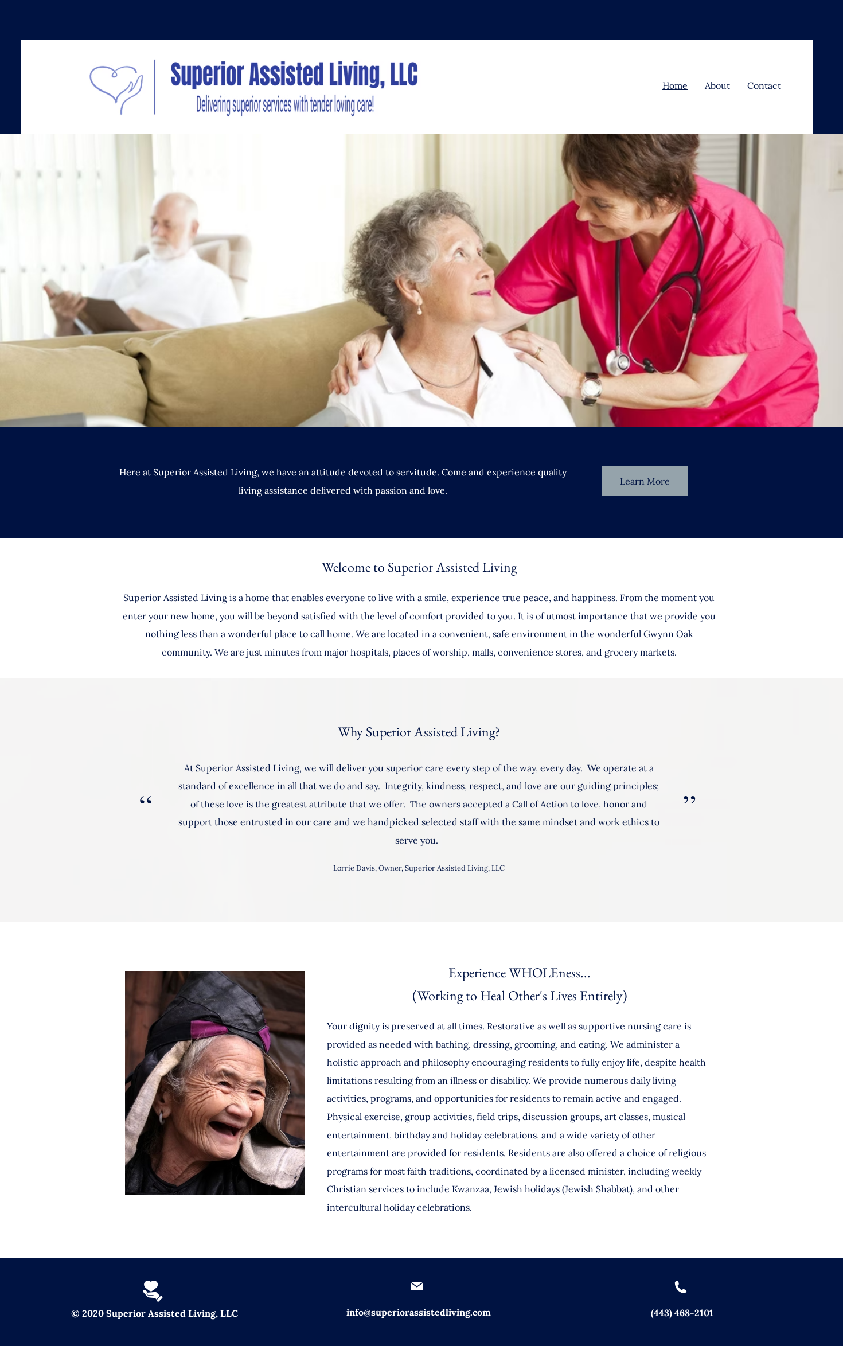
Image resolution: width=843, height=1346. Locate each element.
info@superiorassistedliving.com (418, 1312)
